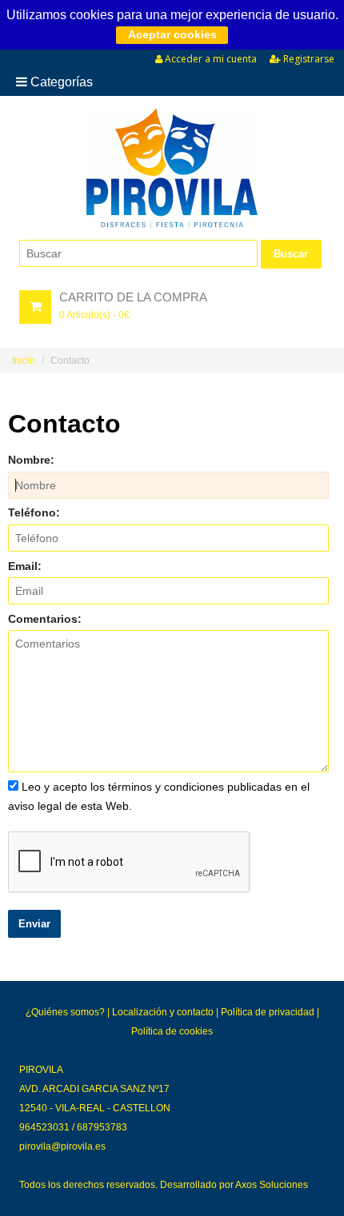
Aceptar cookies (172, 34)
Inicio (23, 360)
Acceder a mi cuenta (209, 59)
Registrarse (307, 59)
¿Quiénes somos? (65, 1012)
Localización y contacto (163, 1012)
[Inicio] (171, 168)
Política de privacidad (267, 1012)
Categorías (60, 82)
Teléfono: (34, 512)
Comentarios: (45, 618)
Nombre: (31, 459)
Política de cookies (172, 1031)
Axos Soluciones (271, 1184)
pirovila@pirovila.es (62, 1146)
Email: (25, 566)
